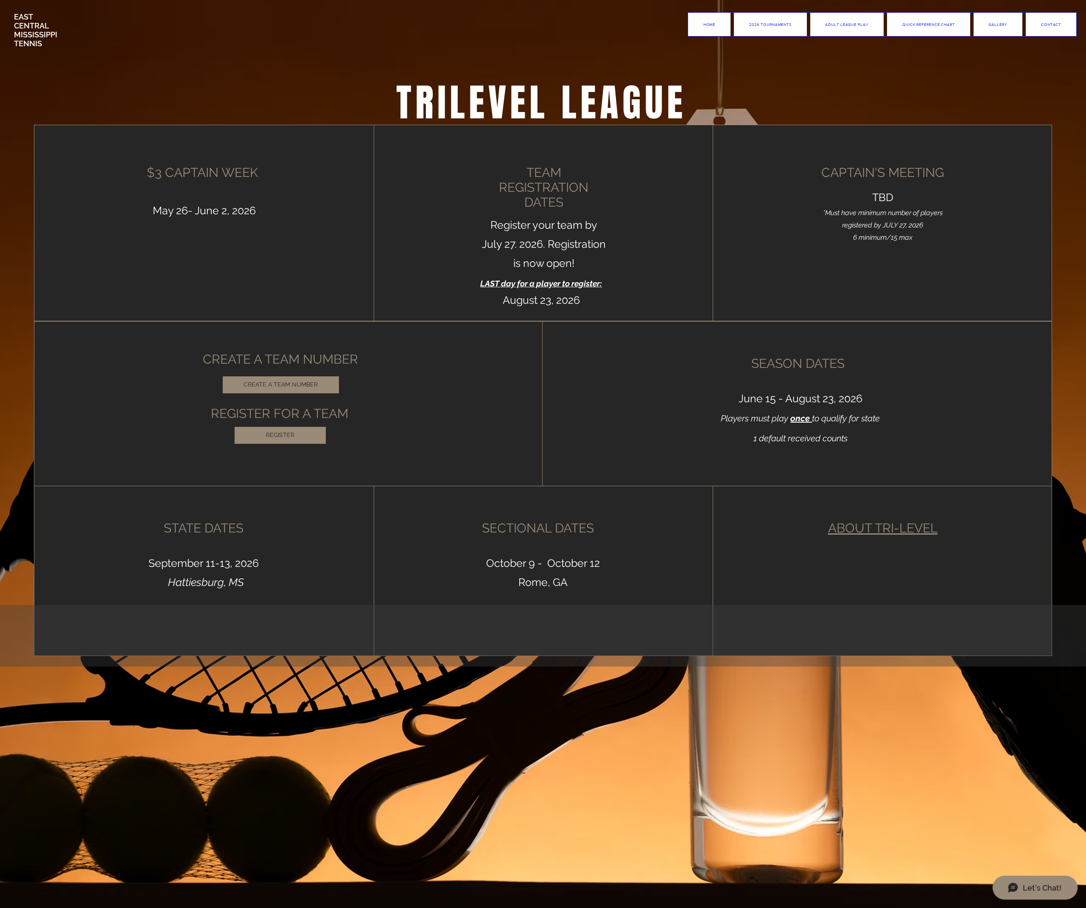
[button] (847, 24)
